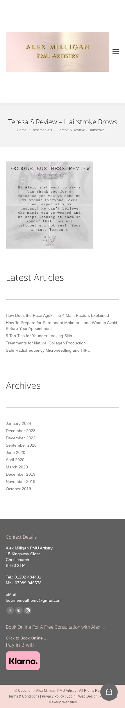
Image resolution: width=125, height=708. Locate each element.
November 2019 (20, 481)
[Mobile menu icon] (115, 51)
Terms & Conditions (23, 696)
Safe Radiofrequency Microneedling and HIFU (48, 350)
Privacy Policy (53, 696)
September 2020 (21, 445)
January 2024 (18, 423)
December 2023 (20, 430)
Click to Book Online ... (26, 638)
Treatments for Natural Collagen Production (46, 343)
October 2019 (18, 488)
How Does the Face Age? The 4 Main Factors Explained (57, 315)
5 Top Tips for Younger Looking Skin (39, 335)
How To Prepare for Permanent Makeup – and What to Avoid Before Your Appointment (61, 325)
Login (71, 696)
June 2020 (15, 452)
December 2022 (20, 438)
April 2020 (15, 459)
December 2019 (20, 474)
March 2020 (17, 467)
